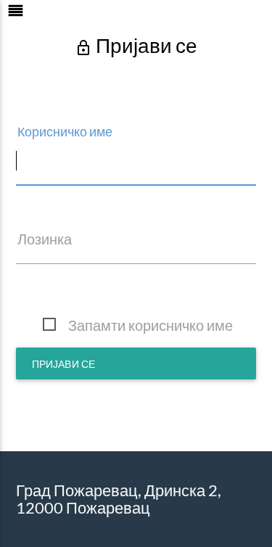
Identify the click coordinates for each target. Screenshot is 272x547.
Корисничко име (64, 131)
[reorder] (61, 17)
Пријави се (63, 364)
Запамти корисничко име (150, 325)
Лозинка (44, 238)
